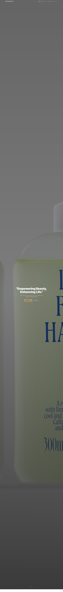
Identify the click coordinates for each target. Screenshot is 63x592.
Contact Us (36, 300)
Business (49, 1)
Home (39, 1)
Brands (46, 1)
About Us (43, 1)
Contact (53, 1)
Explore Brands (27, 300)
